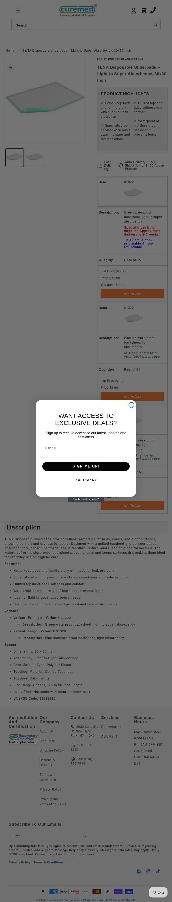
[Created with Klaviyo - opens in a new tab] (86, 499)
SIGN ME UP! (86, 466)
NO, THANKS (86, 479)
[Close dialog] (131, 405)
